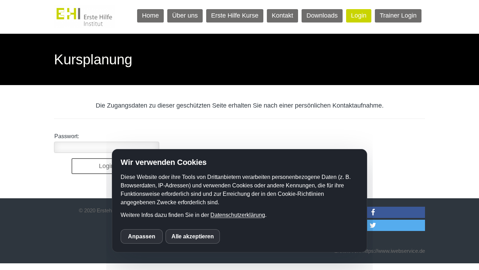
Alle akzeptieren (192, 236)
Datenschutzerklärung (237, 215)
